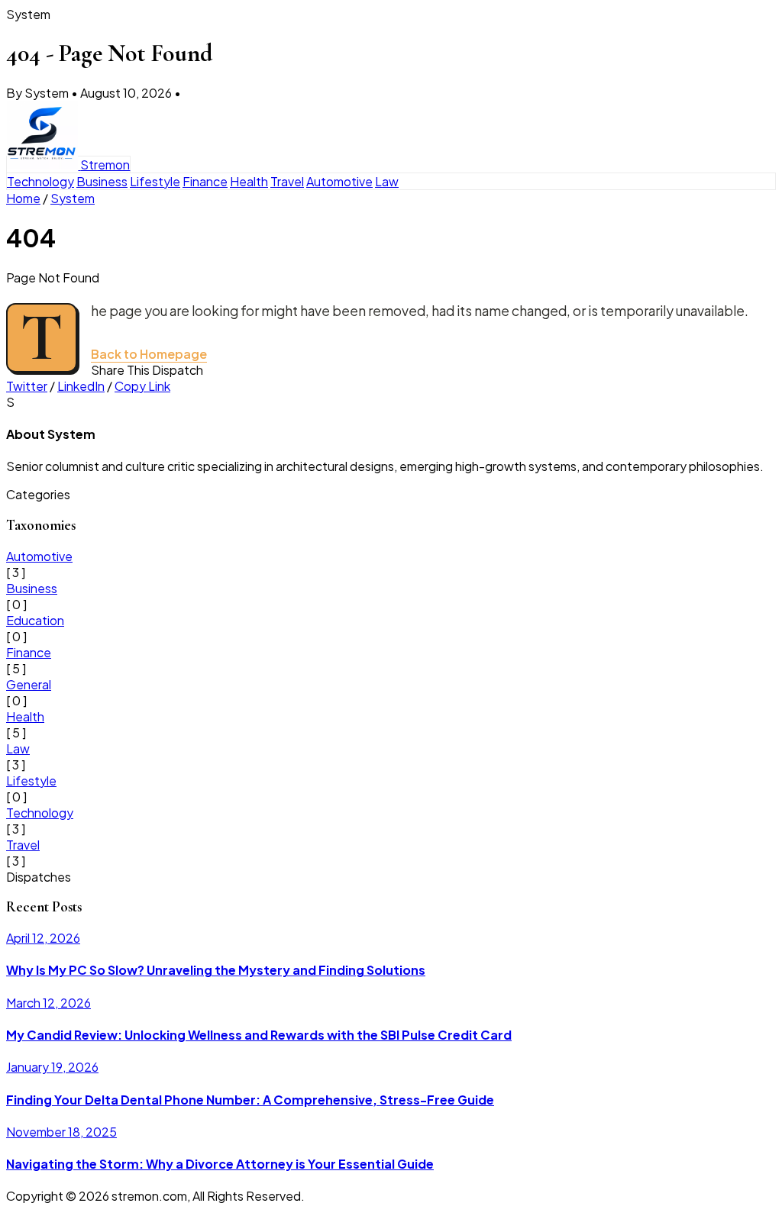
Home (23, 198)
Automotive (339, 181)
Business (102, 181)
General (28, 684)
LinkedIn (81, 386)
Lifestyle (155, 181)
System (72, 198)
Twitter (26, 386)
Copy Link (142, 386)
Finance (205, 181)
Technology (40, 181)
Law (387, 181)
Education (35, 620)
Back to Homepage (149, 354)
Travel (287, 181)
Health (249, 181)
